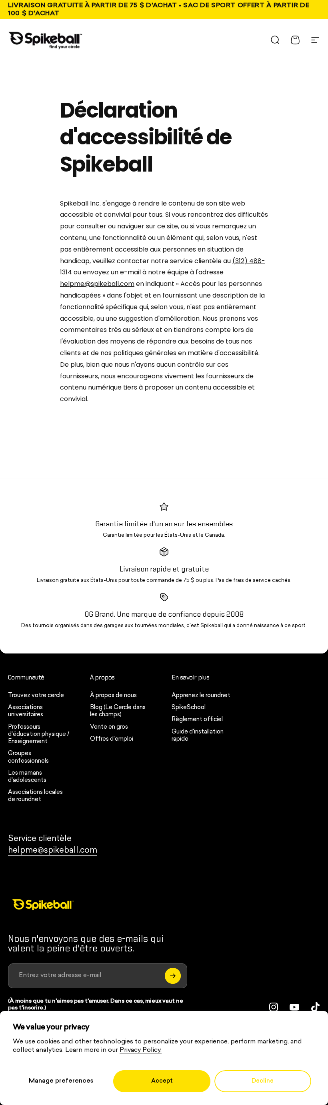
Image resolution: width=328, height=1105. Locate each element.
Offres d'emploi (111, 739)
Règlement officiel (197, 720)
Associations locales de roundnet (35, 796)
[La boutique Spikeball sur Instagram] (273, 1007)
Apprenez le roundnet (201, 696)
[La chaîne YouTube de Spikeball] (294, 1007)
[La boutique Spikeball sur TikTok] (315, 1007)
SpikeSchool (189, 708)
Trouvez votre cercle (36, 696)
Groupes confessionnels (28, 757)
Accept (162, 1081)
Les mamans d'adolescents (27, 776)
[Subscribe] (173, 976)
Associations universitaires (25, 711)
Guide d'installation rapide (198, 735)
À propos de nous (113, 696)
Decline (263, 1081)
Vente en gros (109, 727)
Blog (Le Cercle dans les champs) (118, 711)
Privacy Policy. (141, 1050)
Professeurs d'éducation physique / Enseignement (38, 734)
